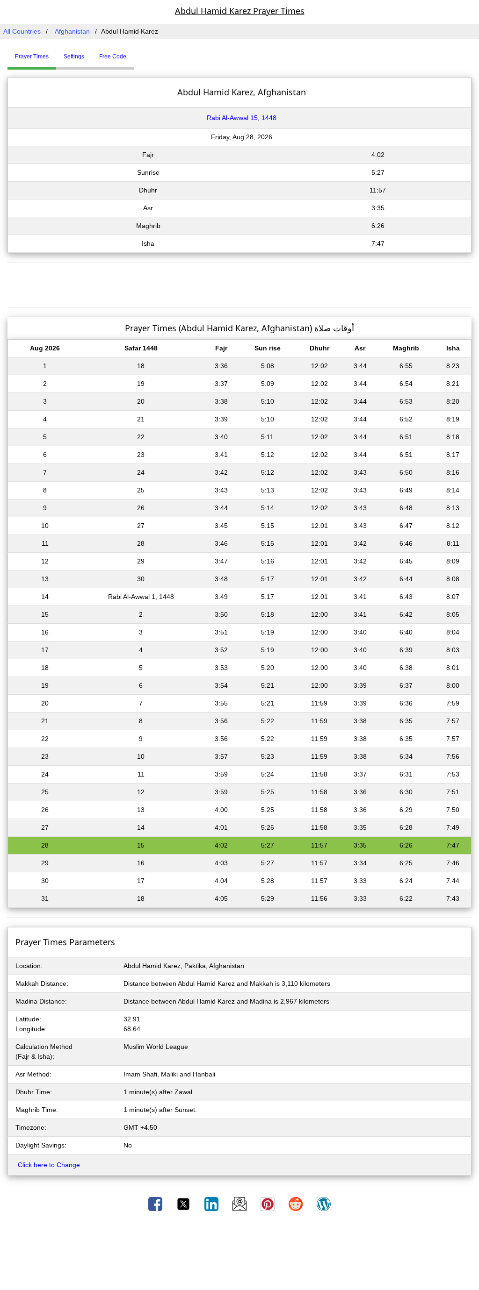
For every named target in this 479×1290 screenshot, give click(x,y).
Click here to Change (49, 1165)
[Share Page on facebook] (156, 1203)
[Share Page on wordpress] (323, 1203)
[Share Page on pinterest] (268, 1203)
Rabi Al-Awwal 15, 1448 (241, 117)
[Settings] (140, 53)
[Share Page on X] (184, 1203)
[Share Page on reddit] (296, 1203)
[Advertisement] (239, 283)
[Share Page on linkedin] (212, 1203)
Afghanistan (72, 31)
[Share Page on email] (240, 1203)
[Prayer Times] (136, 53)
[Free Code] (145, 53)
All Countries (22, 31)
